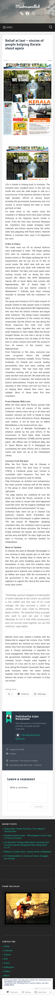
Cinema (7, 954)
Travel (6, 963)
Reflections (9, 967)
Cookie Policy (9, 985)
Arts (6, 959)
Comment (38, 807)
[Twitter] (33, 13)
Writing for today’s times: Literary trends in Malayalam (27, 852)
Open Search (50, 27)
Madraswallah (27, 6)
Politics (13, 754)
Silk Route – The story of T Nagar (24, 761)
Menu (9, 27)
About (6, 975)
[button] (21, 917)
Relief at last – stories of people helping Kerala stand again (24, 44)
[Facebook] (27, 13)
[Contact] (21, 13)
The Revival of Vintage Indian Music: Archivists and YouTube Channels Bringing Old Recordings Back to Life (26, 845)
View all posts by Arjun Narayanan (27, 737)
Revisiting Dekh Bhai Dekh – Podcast (26, 765)
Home (6, 946)
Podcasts (8, 950)
